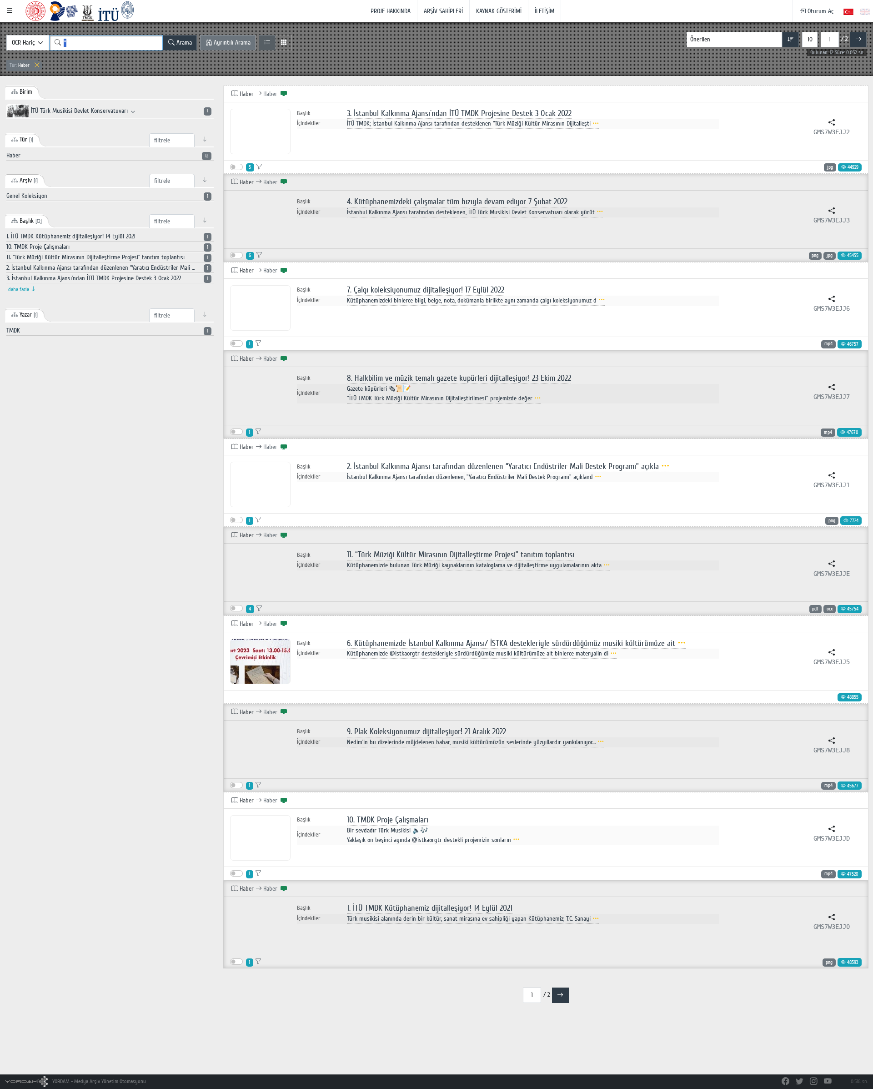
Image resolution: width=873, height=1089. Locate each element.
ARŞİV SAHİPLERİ (443, 11)
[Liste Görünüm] (267, 42)
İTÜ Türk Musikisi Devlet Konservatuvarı (118, 111)
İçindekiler (308, 123)
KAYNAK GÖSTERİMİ (499, 11)
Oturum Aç (819, 11)
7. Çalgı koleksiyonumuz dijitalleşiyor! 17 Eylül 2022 (425, 290)
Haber (20, 65)
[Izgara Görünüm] (283, 42)
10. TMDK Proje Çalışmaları (387, 820)
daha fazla (19, 289)
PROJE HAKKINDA (391, 11)
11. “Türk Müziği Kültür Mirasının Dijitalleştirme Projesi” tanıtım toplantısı (460, 555)
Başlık (304, 113)
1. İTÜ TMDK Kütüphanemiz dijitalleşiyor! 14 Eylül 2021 (429, 908)
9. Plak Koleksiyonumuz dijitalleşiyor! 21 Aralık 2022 (426, 731)
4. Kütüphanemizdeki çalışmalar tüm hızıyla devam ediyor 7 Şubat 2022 (457, 202)
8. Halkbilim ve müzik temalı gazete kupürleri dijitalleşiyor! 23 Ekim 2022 (459, 378)
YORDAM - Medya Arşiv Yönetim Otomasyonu (98, 1081)
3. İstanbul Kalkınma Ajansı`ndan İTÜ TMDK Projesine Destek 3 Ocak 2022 (459, 113)
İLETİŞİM (544, 11)
